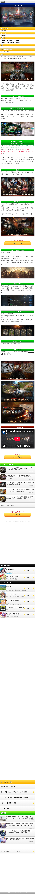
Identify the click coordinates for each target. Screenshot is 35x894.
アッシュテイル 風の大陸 (12, 601)
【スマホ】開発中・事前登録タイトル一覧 (14, 797)
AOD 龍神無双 (10, 569)
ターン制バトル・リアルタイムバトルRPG (14, 792)
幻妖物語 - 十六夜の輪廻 (12, 614)
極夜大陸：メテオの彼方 (12, 576)
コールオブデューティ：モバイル (15, 607)
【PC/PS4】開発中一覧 (8, 803)
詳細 (28, 570)
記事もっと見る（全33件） (8, 505)
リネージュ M (17, 243)
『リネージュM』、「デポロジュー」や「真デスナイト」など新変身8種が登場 (20, 484)
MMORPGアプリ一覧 (8, 786)
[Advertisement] (17, 542)
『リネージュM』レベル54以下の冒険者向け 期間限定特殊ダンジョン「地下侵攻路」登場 (20, 498)
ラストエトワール (11, 594)
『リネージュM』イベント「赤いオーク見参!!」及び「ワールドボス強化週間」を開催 (20, 491)
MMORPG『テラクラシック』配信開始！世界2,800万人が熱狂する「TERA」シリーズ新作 (20, 832)
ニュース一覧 (5, 808)
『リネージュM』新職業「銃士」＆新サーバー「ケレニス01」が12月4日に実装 (20, 469)
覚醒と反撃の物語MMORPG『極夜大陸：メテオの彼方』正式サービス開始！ (20, 840)
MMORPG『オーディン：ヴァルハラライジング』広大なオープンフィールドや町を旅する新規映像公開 (20, 818)
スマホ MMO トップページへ (10, 851)
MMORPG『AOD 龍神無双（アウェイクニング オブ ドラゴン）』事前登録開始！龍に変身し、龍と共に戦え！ (20, 826)
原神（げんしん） (11, 586)
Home (2, 1)
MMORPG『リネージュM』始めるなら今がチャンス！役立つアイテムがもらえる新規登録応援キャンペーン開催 (20, 477)
